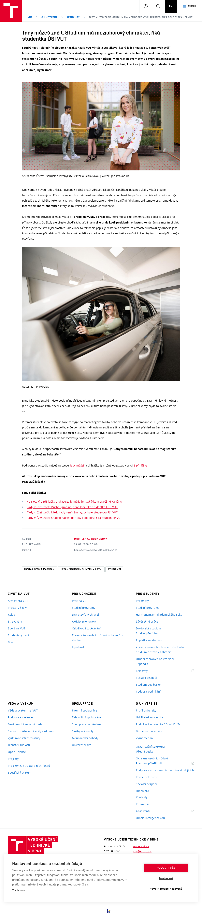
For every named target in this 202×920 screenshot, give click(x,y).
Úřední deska (144, 751)
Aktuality (73, 17)
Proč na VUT (80, 601)
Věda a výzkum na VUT (23, 710)
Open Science (17, 752)
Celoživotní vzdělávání (86, 628)
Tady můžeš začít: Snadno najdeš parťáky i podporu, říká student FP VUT (74, 518)
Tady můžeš (77, 465)
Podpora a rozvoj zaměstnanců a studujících (165, 770)
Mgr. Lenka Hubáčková (90, 539)
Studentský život (18, 635)
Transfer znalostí (19, 745)
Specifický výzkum (20, 772)
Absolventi (147, 811)
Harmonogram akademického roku (159, 614)
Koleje (12, 614)
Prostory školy (17, 608)
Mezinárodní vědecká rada (25, 724)
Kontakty (141, 797)
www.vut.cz (141, 846)
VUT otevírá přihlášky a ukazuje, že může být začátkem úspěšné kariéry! (74, 501)
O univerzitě (49, 17)
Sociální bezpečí (146, 678)
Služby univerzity (83, 731)
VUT (30, 17)
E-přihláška (141, 465)
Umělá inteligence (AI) (150, 818)
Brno (11, 642)
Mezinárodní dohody (85, 738)
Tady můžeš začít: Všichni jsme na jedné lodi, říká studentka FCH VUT (72, 507)
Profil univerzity (146, 710)
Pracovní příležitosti (153, 763)
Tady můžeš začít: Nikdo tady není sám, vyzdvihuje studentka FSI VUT (72, 512)
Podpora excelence (20, 717)
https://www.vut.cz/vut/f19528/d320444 (95, 549)
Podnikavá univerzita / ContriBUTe (158, 724)
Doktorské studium (148, 628)
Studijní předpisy (147, 633)
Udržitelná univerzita (149, 717)
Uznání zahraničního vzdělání (155, 659)
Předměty (142, 601)
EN (171, 6)
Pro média (143, 804)
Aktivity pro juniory (84, 621)
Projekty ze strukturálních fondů (29, 766)
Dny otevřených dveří (86, 614)
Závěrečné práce (147, 621)
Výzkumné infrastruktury (24, 738)
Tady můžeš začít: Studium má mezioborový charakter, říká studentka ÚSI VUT (141, 17)
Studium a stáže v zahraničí (154, 652)
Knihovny (147, 671)
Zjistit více (18, 890)
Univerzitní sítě (81, 745)
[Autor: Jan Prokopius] (101, 314)
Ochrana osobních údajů (152, 758)
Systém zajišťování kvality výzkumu (31, 731)
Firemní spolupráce (84, 710)
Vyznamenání (144, 738)
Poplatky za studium (149, 640)
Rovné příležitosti (147, 777)
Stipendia (142, 664)
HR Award (142, 791)
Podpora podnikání (148, 691)
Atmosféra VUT (18, 601)
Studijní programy (83, 608)
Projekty (13, 759)
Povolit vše (166, 867)
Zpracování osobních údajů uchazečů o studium (97, 637)
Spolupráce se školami (87, 724)
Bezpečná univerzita (149, 731)
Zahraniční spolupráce (86, 717)
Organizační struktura (150, 746)
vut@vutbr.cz (142, 851)
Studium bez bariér (148, 684)
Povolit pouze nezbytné (166, 888)
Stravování (15, 621)
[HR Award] (109, 911)
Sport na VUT (16, 628)
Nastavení (166, 878)
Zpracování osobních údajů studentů (160, 647)
